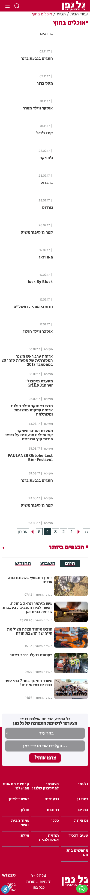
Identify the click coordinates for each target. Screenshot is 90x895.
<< (86, 531)
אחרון (22, 531)
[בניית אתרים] (9, 875)
